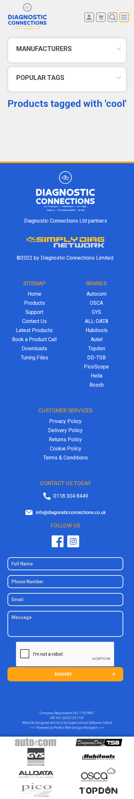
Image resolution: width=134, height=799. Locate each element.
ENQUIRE (63, 674)
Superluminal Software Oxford (90, 723)
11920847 (87, 713)
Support (34, 312)
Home (34, 294)
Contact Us (34, 321)
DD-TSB (96, 357)
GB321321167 (73, 718)
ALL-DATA (96, 321)
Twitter (73, 541)
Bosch (96, 385)
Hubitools (97, 330)
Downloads (34, 348)
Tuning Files (34, 357)
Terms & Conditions (65, 458)
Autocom (97, 294)
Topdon (96, 348)
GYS (96, 312)
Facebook (57, 541)
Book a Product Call (34, 339)
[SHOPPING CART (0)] (101, 17)
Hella (96, 376)
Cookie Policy (65, 448)
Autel (96, 339)
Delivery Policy (65, 430)
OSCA (96, 303)
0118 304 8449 (70, 496)
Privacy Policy (65, 421)
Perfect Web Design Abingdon (76, 727)
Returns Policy (65, 439)
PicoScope (96, 367)
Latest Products (34, 330)
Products (34, 303)
